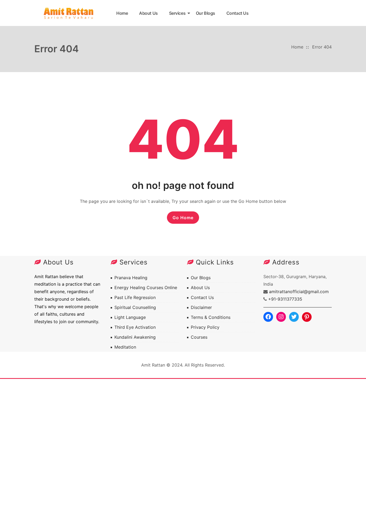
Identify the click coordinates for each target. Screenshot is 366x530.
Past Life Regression (135, 297)
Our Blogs (205, 13)
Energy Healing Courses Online (145, 287)
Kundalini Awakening (135, 337)
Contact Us (237, 13)
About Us (148, 13)
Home (122, 13)
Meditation (125, 347)
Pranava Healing (130, 277)
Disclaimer (201, 307)
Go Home (183, 217)
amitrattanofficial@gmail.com (299, 291)
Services (177, 13)
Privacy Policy (205, 327)
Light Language (130, 317)
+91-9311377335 (285, 299)
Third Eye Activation (135, 327)
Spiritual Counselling (135, 307)
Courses (199, 337)
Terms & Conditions (210, 317)
